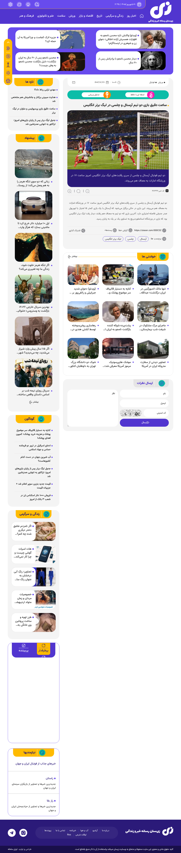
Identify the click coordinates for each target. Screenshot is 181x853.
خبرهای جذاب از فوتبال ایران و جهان (36, 764)
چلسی (130, 239)
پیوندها (48, 830)
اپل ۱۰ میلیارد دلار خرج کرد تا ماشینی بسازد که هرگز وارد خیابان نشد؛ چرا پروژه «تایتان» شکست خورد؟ (32, 225)
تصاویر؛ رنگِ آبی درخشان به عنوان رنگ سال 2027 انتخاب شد (22, 576)
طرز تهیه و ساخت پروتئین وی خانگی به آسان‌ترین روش (22, 621)
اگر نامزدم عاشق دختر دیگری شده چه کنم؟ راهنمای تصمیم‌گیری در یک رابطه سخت (22, 530)
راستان (49, 778)
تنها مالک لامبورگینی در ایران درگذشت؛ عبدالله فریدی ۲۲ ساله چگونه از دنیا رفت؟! (152, 291)
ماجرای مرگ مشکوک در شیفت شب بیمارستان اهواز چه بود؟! (152, 328)
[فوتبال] (8, 82)
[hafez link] (10, 4)
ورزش (72, 16)
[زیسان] (149, 831)
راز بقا (50, 801)
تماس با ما (60, 830)
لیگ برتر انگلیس (113, 239)
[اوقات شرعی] (28, 4)
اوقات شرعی (80, 835)
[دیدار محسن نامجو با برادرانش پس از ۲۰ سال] (151, 60)
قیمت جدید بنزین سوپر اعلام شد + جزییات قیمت (33, 486)
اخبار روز (131, 16)
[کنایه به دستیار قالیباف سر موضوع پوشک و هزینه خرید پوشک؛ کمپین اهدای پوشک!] (118, 275)
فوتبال (151, 82)
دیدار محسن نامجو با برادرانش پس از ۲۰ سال (117, 61)
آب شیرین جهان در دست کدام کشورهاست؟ (36, 459)
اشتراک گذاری (74, 230)
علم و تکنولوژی (45, 16)
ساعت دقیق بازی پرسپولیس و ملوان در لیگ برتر (34, 111)
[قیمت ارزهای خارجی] (8, 56)
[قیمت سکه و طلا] (8, 48)
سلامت (61, 16)
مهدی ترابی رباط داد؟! (45, 90)
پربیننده (23, 650)
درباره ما (105, 830)
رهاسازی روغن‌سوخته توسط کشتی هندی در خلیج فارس (84, 328)
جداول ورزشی (94, 94)
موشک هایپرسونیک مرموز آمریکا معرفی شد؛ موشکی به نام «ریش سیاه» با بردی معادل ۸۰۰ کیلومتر (117, 364)
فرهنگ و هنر (26, 16)
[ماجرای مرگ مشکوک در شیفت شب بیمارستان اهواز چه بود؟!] (153, 312)
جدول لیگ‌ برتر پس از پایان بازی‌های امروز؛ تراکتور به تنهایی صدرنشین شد (35, 122)
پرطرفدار (43, 650)
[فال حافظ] (8, 73)
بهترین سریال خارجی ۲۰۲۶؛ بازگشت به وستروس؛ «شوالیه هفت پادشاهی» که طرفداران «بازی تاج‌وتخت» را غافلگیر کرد (32, 309)
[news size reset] (78, 191)
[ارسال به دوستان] (73, 82)
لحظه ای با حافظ (137, 94)
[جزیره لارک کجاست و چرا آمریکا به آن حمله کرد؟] (71, 39)
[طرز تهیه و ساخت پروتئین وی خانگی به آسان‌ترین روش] (41, 622)
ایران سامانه (12, 849)
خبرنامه (72, 830)
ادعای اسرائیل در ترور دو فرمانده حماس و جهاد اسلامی (35, 448)
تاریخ (99, 16)
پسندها (109, 230)
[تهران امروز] (8, 64)
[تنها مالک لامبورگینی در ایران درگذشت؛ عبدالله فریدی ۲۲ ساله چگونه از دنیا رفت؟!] (153, 275)
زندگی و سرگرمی (114, 16)
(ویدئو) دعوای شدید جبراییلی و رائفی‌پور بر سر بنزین (82, 291)
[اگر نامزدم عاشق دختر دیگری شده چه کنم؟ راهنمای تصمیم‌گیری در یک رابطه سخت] (41, 531)
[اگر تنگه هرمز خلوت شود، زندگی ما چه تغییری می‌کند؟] (33, 247)
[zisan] (160, 12)
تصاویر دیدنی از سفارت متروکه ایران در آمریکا (153, 364)
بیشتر (74, 256)
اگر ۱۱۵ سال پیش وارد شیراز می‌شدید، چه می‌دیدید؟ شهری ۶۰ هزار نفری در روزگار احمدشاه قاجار (32, 351)
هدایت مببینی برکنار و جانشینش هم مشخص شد (33, 99)
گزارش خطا (123, 230)
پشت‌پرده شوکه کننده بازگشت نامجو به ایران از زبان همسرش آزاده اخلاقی (117, 328)
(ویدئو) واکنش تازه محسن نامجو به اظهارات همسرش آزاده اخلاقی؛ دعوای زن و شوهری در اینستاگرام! (117, 39)
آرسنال (143, 239)
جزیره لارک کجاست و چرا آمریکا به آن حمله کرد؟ (36, 39)
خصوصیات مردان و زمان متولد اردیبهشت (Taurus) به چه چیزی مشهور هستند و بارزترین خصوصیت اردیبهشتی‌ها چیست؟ (22, 598)
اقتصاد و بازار (86, 16)
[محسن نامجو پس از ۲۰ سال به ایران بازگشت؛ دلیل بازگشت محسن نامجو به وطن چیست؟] (71, 61)
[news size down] (87, 191)
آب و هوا (84, 830)
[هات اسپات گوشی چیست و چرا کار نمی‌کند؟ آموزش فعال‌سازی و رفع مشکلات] (41, 554)
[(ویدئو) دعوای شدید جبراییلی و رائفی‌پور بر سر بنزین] (83, 275)
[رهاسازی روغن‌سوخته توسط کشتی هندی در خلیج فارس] (83, 312)
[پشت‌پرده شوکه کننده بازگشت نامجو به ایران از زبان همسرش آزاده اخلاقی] (118, 312)
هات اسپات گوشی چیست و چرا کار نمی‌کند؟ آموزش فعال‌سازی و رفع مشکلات (22, 553)
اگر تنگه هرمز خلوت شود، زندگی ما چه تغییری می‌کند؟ (34, 267)
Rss (69, 835)
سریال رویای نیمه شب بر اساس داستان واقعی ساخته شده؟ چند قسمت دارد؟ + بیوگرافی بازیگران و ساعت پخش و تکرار (34, 393)
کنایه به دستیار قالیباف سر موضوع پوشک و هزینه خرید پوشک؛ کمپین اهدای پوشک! (118, 291)
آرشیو (95, 830)
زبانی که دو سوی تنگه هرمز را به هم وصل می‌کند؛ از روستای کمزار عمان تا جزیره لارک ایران (32, 184)
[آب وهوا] (19, 4)
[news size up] (69, 191)
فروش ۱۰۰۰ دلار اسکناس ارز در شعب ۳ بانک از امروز (36, 497)
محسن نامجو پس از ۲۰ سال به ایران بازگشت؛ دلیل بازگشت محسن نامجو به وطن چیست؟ (37, 62)
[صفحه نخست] (142, 16)
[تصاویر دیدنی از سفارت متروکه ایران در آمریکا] (153, 348)
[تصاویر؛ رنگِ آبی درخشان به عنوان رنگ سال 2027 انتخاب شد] (41, 576)
